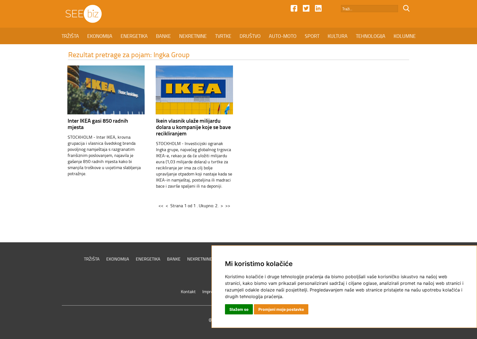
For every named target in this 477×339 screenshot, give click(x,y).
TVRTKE (223, 36)
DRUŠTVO (250, 36)
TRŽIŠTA (70, 36)
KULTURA (338, 36)
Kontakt (188, 291)
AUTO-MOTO (282, 36)
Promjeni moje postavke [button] (281, 309)
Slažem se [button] (238, 309)
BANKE (163, 36)
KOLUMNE (405, 36)
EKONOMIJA (99, 36)
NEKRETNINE (193, 36)
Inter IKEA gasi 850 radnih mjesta (98, 124)
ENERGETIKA (134, 36)
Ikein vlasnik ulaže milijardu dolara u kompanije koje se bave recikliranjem (193, 127)
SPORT (312, 36)
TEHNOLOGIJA (370, 36)
